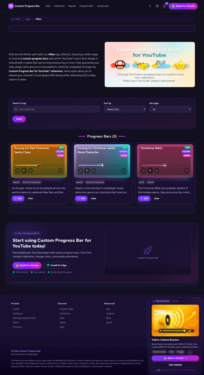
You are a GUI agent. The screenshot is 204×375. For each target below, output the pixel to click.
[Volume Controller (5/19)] (165, 370)
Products (17, 326)
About (109, 322)
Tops (62, 317)
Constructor (103, 5)
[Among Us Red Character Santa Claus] (39, 161)
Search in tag (19, 103)
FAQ (108, 309)
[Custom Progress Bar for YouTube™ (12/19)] (180, 370)
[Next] (30, 170)
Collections (59, 5)
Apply (19, 118)
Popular (72, 5)
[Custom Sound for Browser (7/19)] (170, 370)
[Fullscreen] (60, 170)
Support (110, 313)
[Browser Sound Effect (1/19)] (155, 370)
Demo (16, 322)
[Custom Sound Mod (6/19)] (167, 370)
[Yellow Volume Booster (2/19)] (158, 370)
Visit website (175, 364)
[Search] (150, 6)
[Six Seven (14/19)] (184, 370)
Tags (62, 326)
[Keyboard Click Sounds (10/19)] (176, 370)
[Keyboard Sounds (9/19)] (174, 370)
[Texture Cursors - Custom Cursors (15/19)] (186, 370)
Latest (63, 322)
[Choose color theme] (157, 6)
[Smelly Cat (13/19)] (182, 370)
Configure (18, 313)
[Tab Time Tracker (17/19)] (190, 370)
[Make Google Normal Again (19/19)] (195, 370)
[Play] (24, 170)
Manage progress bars (24, 317)
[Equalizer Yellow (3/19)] (161, 370)
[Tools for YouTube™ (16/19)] (188, 370)
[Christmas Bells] (165, 161)
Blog (108, 317)
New (48, 5)
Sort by (107, 103)
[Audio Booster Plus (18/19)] (193, 370)
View (30, 198)
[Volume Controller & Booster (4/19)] (163, 370)
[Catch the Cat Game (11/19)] (178, 370)
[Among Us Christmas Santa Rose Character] (102, 161)
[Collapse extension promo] (197, 301)
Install (16, 309)
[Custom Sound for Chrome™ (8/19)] (172, 370)
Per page (154, 103)
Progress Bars (86, 5)
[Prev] (17, 170)
